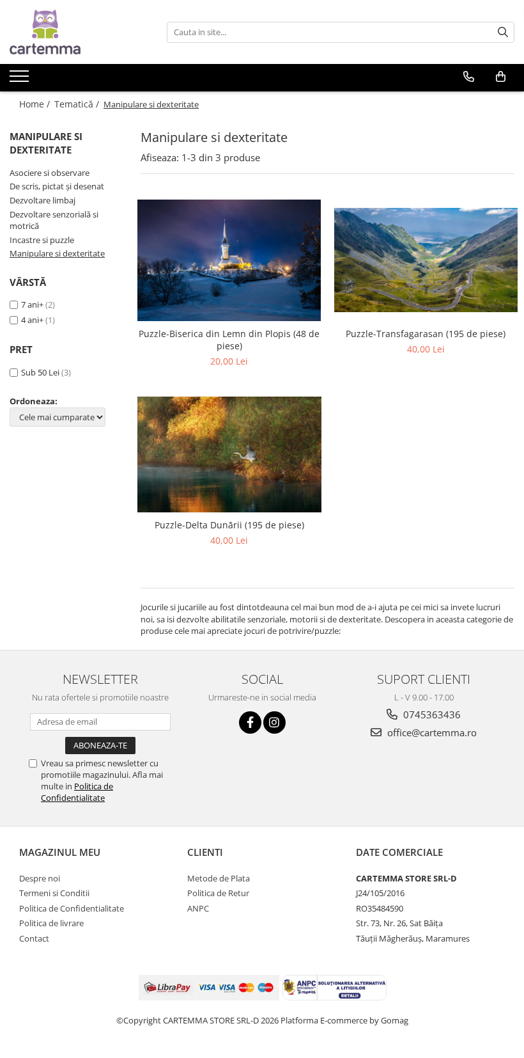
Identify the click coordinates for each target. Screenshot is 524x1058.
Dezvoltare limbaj (42, 200)
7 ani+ (32, 304)
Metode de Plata (218, 878)
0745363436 (431, 714)
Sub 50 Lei (40, 372)
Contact (34, 938)
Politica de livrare (51, 923)
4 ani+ (32, 320)
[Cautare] (502, 32)
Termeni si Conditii (54, 893)
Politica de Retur (218, 893)
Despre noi (39, 878)
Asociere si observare (49, 172)
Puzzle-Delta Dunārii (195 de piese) (229, 525)
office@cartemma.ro (431, 732)
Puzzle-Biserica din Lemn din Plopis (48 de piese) (229, 340)
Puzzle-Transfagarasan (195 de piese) (425, 334)
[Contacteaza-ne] (468, 77)
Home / (35, 104)
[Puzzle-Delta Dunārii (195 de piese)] (229, 454)
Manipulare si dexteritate (57, 253)
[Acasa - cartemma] (73, 32)
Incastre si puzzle (42, 240)
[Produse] (21, 80)
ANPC (198, 908)
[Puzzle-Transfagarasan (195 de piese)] (426, 260)
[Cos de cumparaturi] (500, 77)
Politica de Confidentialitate (77, 791)
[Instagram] (274, 722)
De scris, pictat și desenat (57, 186)
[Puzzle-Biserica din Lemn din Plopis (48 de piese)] (229, 261)
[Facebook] (250, 722)
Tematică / (78, 104)
